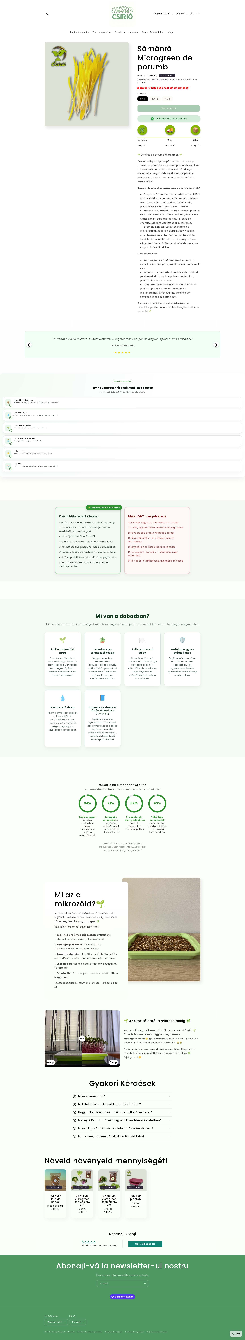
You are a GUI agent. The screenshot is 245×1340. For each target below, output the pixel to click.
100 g (156, 99)
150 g (169, 99)
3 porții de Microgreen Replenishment (109, 1200)
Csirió (54, 1332)
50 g (144, 99)
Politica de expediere (134, 1332)
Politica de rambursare (157, 1332)
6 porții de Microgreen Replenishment (82, 1200)
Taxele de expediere (159, 79)
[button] (48, 14)
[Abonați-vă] (145, 1283)
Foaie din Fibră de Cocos (55, 1199)
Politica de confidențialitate (90, 1332)
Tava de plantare (136, 1198)
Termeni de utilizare (114, 1332)
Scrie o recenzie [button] (145, 1244)
